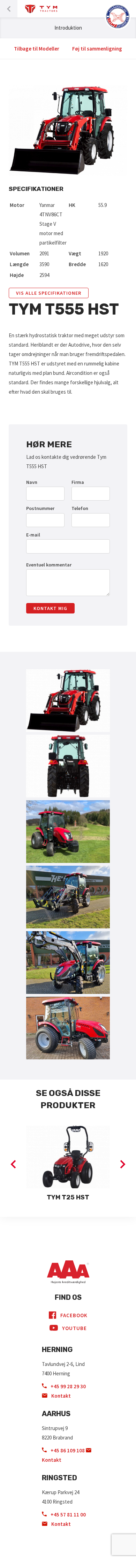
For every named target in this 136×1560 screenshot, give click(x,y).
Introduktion (68, 27)
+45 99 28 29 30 (68, 1386)
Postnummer (40, 508)
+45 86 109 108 (68, 1450)
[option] (68, 1164)
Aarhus (56, 1414)
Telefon (79, 508)
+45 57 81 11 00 (68, 1514)
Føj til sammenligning (97, 48)
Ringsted (59, 1478)
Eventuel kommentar (48, 565)
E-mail (33, 535)
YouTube (74, 1328)
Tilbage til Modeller (36, 48)
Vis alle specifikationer (48, 293)
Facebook (74, 1315)
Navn (31, 482)
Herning (57, 1349)
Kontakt (60, 1395)
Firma (77, 482)
